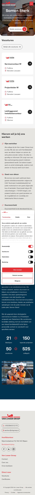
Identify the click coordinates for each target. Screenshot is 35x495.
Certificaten (6, 479)
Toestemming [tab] (6, 217)
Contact (5, 459)
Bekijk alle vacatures (10, 47)
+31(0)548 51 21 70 (11, 426)
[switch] (30, 251)
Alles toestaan (17, 269)
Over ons (5, 462)
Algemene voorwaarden (23, 492)
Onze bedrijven (7, 466)
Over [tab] (28, 217)
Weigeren (17, 281)
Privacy (7, 492)
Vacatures (5, 476)
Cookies (13, 492)
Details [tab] (17, 217)
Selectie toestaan (17, 275)
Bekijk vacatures (15, 29)
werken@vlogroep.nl (12, 430)
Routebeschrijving (8, 444)
